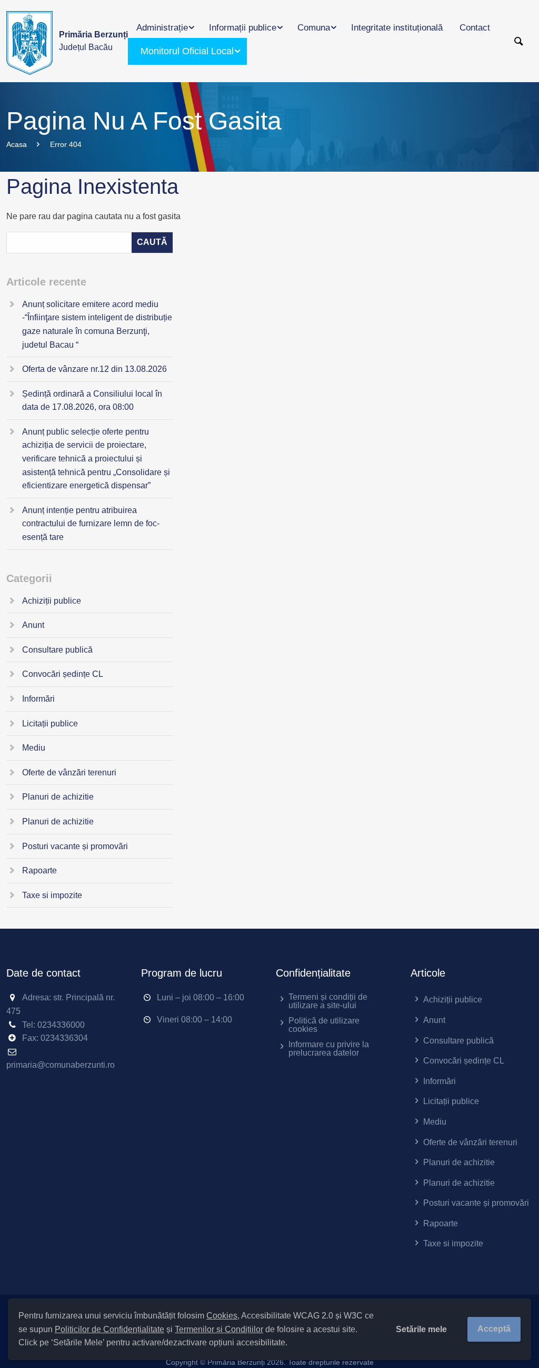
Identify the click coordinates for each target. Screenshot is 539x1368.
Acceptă (494, 1328)
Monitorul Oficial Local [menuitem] (187, 51)
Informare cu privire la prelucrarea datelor (328, 1048)
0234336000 (61, 1024)
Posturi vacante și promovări (75, 846)
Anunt (33, 625)
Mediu (33, 747)
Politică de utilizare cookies (324, 1025)
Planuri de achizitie (58, 796)
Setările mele (421, 1329)
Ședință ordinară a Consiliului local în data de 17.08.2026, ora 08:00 (92, 400)
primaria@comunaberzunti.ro (60, 1064)
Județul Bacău (93, 41)
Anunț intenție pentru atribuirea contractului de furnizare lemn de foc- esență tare (90, 524)
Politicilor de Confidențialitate (109, 1329)
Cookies (221, 1315)
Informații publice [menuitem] (242, 28)
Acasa (16, 144)
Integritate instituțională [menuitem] (397, 28)
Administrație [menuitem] (162, 28)
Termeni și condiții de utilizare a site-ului (327, 1001)
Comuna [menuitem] (313, 28)
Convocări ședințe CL (62, 674)
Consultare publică (57, 649)
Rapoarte (39, 870)
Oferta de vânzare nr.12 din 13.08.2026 (94, 369)
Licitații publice (50, 723)
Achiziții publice (51, 600)
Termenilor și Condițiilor (219, 1329)
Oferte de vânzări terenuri (69, 772)
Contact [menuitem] (475, 28)
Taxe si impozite (52, 895)
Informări (38, 698)
